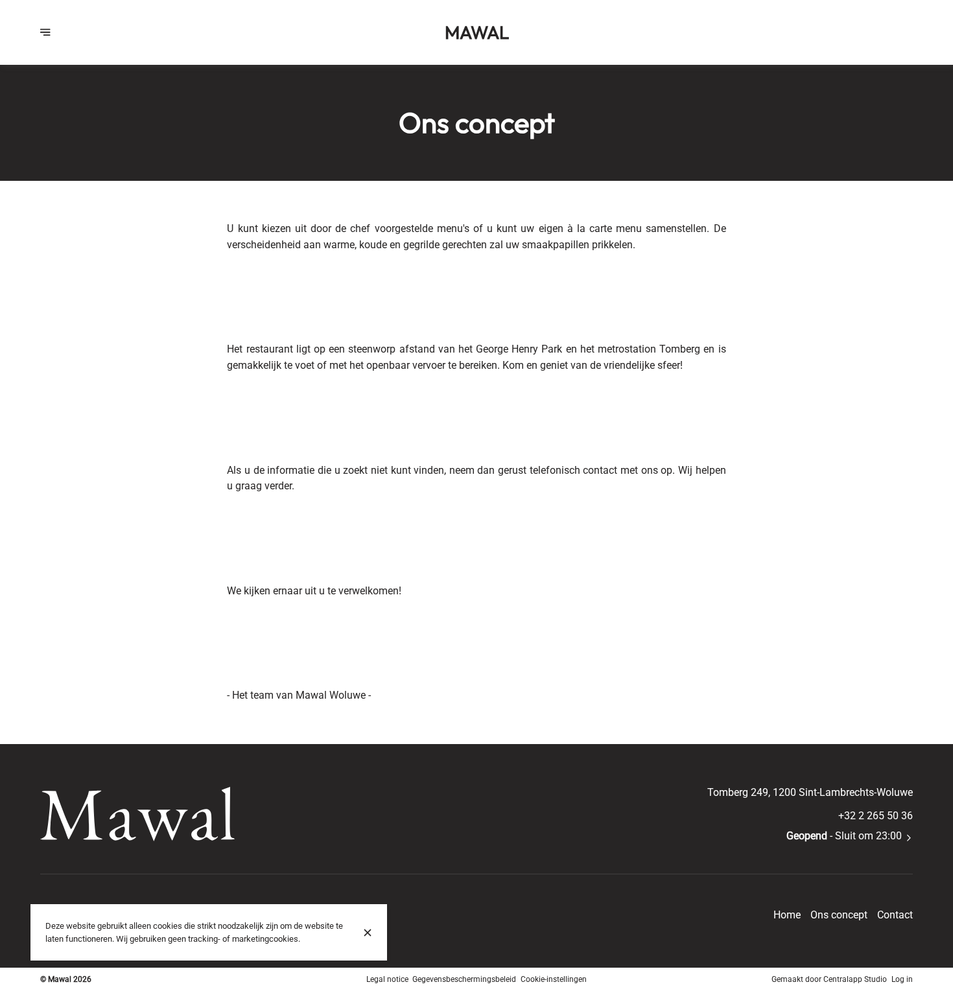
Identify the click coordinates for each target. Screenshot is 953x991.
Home (787, 915)
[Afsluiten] (368, 933)
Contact (895, 915)
